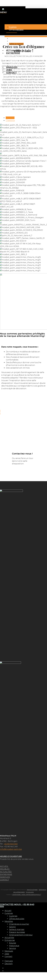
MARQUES (5, 877)
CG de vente (30, 892)
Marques (9, 951)
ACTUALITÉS (6, 872)
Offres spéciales (16, 919)
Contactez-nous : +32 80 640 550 (17, 905)
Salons (12, 927)
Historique (14, 946)
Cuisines (9, 913)
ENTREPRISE (6, 874)
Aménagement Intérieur (21, 935)
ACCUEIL (4, 866)
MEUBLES (4, 869)
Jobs (7, 954)
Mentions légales (32, 889)
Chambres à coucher (19, 924)
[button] (3, 12)
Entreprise (10, 940)
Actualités (9, 937)
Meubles (9, 921)
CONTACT (4, 880)
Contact (8, 956)
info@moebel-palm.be (11, 849)
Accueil (8, 911)
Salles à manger (16, 929)
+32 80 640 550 (11, 844)
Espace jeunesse (17, 932)
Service (12, 948)
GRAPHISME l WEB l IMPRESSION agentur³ (26, 894)
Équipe (12, 943)
